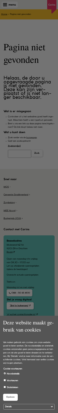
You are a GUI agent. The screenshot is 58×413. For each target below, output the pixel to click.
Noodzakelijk (12, 374)
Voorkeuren (12, 381)
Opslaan (10, 397)
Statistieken (12, 387)
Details (8, 407)
